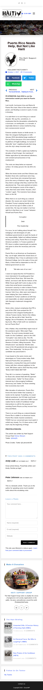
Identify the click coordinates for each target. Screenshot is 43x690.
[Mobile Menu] (33, 13)
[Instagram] (21, 607)
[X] (26, 607)
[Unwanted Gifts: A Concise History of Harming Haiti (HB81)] (8, 628)
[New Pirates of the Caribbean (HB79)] (8, 655)
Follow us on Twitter (15, 670)
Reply (33, 461)
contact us (22, 684)
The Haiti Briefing (14, 619)
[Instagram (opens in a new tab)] (24, 3)
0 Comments (29, 631)
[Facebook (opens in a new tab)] (22, 3)
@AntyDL (14, 438)
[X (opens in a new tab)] (19, 3)
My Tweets (8, 675)
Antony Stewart (19, 436)
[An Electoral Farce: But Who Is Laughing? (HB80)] (8, 642)
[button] (13, 77)
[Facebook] (16, 607)
